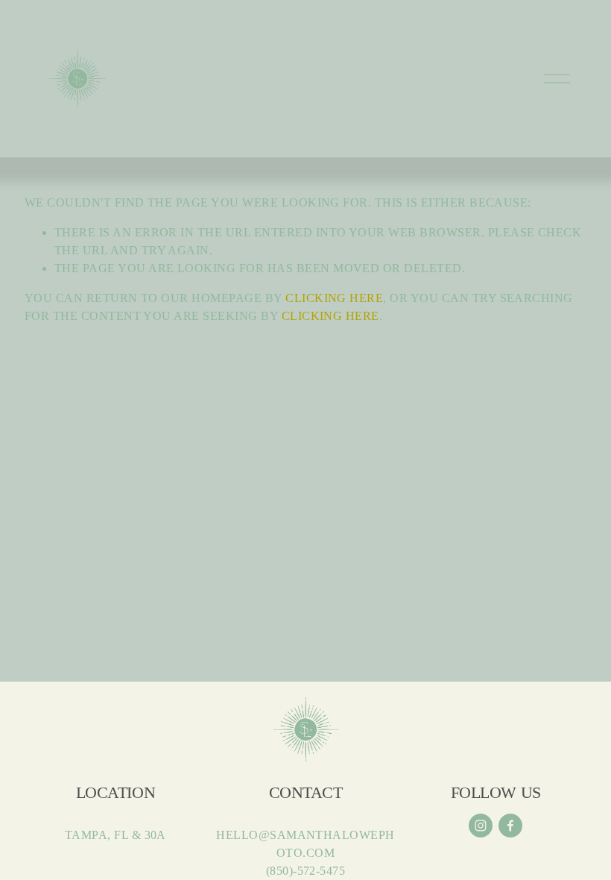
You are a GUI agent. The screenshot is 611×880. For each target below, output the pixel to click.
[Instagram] (481, 825)
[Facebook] (510, 825)
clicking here (334, 298)
